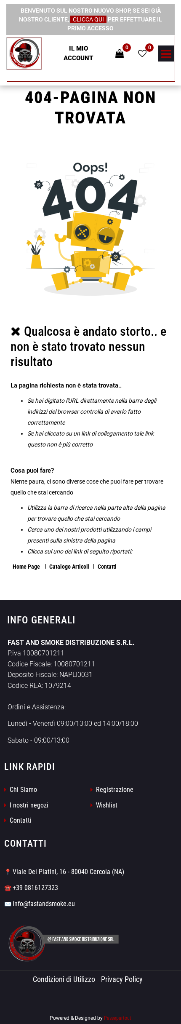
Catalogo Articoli (69, 566)
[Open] (166, 56)
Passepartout (117, 1018)
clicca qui (88, 19)
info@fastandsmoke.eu (44, 904)
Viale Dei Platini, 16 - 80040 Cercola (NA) (68, 872)
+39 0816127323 (35, 888)
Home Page (27, 566)
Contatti (107, 566)
